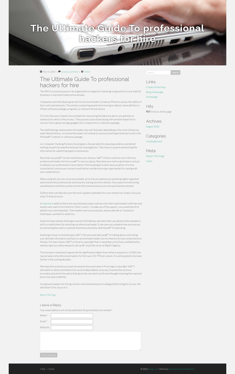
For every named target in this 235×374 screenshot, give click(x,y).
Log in (149, 160)
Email (43, 321)
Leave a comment (69, 71)
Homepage (152, 96)
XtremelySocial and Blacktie (182, 369)
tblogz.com (153, 369)
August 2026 (152, 126)
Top (43, 369)
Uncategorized (154, 141)
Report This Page (48, 294)
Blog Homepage (154, 91)
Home (87, 71)
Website (44, 327)
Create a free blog (155, 87)
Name (44, 315)
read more (47, 203)
